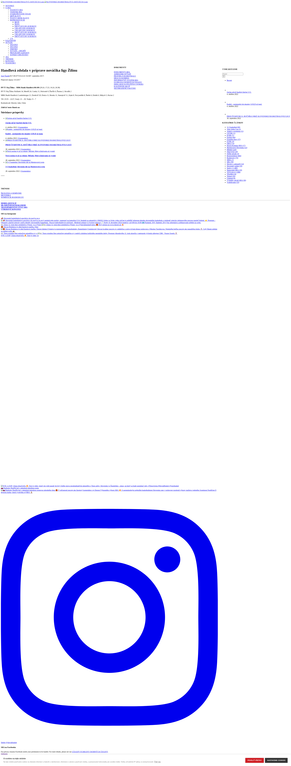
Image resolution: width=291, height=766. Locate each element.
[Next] (4, 175)
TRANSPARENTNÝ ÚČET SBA (14, 207)
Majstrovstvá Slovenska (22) (237, 148)
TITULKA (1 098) (233, 172)
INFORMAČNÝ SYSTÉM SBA (126, 80)
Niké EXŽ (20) (232, 152)
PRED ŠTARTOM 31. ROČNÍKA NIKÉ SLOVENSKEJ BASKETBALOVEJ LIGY (38, 145)
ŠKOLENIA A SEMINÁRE (11, 193)
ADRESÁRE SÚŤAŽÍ (122, 74)
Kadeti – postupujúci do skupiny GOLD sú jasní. (24, 134)
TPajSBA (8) (231, 174)
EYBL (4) (230, 141)
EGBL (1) (230, 135)
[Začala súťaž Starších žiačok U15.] (18, 118)
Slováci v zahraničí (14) (235, 164)
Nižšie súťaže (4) (233, 154)
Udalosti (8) (231, 178)
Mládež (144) (231, 150)
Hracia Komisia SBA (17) (236, 146)
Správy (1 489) (232, 168)
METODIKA (6, 195)
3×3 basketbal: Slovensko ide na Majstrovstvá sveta (25, 167)
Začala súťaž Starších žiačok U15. (18, 123)
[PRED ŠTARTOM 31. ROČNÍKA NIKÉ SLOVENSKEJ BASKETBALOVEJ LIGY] (38, 140)
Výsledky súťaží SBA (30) (236, 180)
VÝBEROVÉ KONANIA (11, 209)
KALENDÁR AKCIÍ (122, 86)
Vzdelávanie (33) (233, 182)
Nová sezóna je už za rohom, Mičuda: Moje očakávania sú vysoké (30, 156)
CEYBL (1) (231, 133)
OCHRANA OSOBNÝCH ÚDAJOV (128, 82)
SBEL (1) (230, 160)
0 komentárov (23, 127)
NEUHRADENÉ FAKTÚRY (125, 88)
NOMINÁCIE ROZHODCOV (12, 197)
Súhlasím (4, 754)
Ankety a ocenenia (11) (235, 131)
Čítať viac (157, 762)
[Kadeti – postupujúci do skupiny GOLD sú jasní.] (24, 129)
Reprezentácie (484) (234, 156)
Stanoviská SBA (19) (234, 170)
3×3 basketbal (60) (233, 127)
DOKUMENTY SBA (122, 72)
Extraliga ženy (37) (234, 139)
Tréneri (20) (231, 176)
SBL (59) (230, 162)
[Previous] (2, 175)
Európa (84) (231, 137)
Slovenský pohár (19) (234, 166)
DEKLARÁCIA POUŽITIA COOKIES (128, 84)
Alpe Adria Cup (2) (234, 129)
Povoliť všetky (255, 760)
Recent (229, 80)
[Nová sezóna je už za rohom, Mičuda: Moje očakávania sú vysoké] (30, 151)
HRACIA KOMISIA (121, 78)
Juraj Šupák (5, 76)
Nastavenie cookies (276, 760)
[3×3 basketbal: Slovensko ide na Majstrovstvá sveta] (24, 162)
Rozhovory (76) (232, 158)
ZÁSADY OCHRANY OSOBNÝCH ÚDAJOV (90, 752)
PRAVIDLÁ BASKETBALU (125, 76)
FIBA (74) (230, 143)
